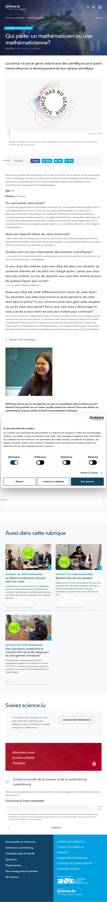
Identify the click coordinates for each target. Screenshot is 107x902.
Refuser (19, 481)
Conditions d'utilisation (72, 858)
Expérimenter (13, 865)
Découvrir (11, 859)
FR (94, 7)
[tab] (53, 339)
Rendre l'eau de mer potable (74, 578)
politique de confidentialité (31, 819)
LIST (12, 681)
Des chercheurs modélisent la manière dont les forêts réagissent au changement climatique (27, 652)
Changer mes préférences (76, 720)
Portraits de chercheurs (36, 18)
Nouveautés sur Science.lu (21, 842)
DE (88, 7)
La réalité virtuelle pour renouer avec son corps (25, 579)
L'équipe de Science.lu (70, 847)
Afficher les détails (89, 473)
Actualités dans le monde (20, 853)
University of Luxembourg (30, 48)
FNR (18, 48)
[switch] (40, 462)
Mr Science (12, 877)
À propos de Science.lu (71, 841)
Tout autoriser (87, 481)
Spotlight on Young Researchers (24, 574)
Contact (62, 852)
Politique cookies (68, 869)
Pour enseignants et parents (21, 871)
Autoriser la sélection (53, 481)
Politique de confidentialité (74, 863)
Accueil (99, 18)
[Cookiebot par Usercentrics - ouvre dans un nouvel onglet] (91, 418)
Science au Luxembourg (15, 18)
